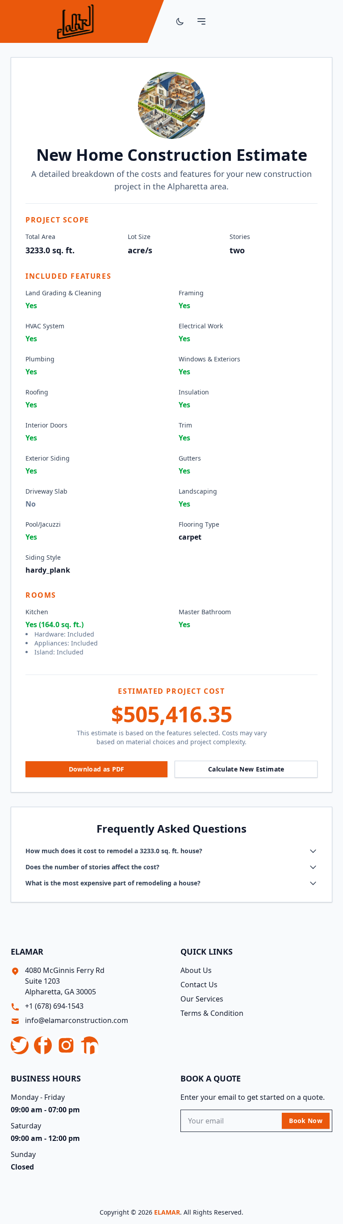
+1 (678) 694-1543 (54, 1006)
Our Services (201, 999)
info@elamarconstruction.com (76, 1020)
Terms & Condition (211, 1013)
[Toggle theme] (180, 21)
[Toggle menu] (201, 21)
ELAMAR (167, 1212)
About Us (196, 970)
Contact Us (199, 984)
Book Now (305, 1120)
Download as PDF (97, 769)
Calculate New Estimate (246, 769)
